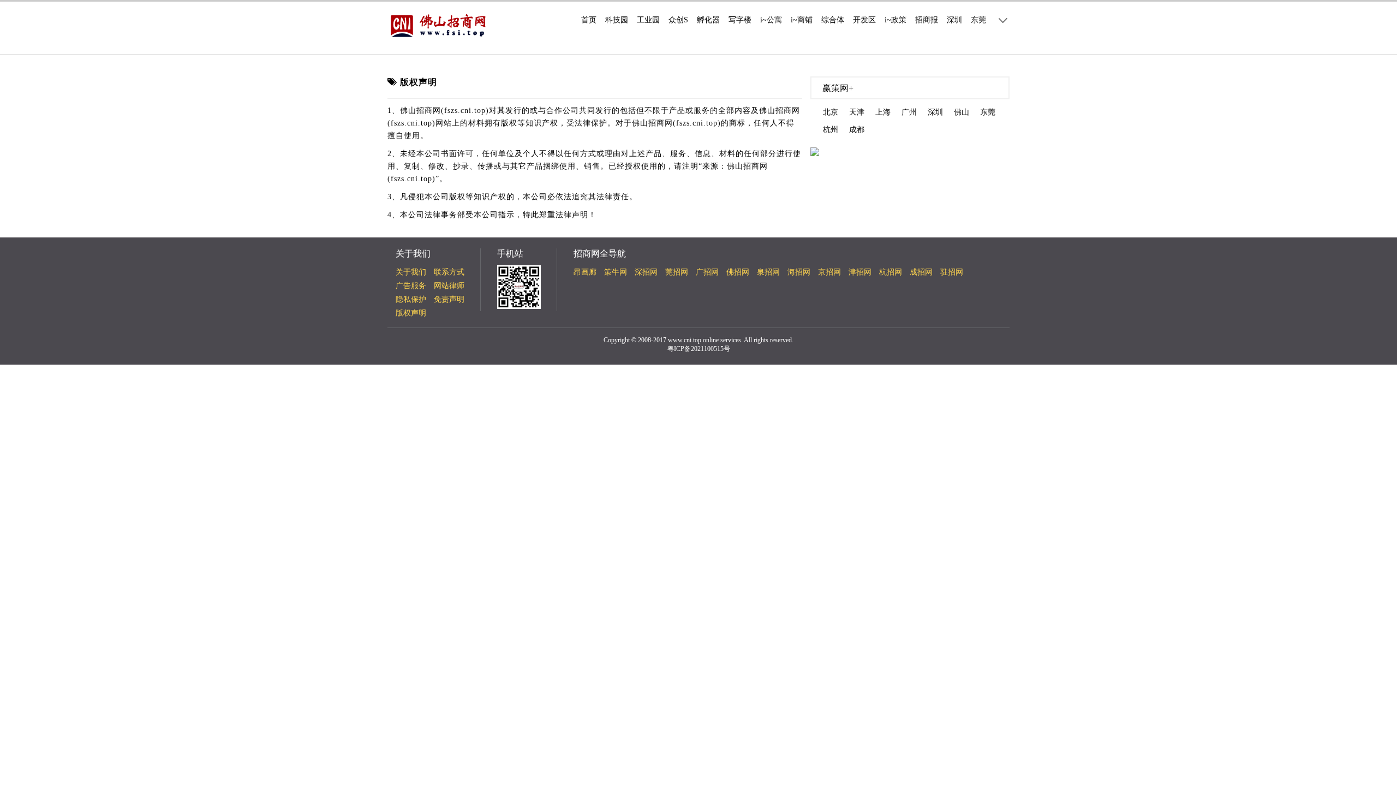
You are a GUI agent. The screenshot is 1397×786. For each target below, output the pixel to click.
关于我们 (411, 272)
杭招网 (890, 272)
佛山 (961, 112)
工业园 (648, 20)
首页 (588, 20)
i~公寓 (771, 20)
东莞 (978, 20)
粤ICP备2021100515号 (698, 349)
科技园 (616, 20)
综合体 (832, 20)
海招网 (798, 272)
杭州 (830, 130)
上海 (883, 112)
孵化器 (708, 20)
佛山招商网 (1378, 681)
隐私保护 (411, 299)
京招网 (829, 272)
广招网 (707, 272)
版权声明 (411, 313)
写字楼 (740, 20)
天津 (856, 112)
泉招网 (768, 272)
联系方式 (449, 272)
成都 (856, 130)
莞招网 (676, 272)
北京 (830, 112)
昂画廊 (585, 272)
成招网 (921, 272)
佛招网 (737, 272)
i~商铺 (802, 20)
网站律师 (449, 286)
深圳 (954, 20)
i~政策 (895, 20)
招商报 (926, 20)
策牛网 (615, 272)
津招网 (860, 272)
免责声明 (449, 299)
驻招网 (951, 272)
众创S (678, 20)
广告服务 (411, 286)
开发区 (864, 20)
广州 (909, 112)
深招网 (646, 272)
